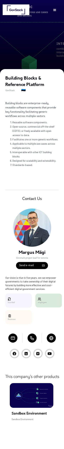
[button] (55, 10)
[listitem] (31, 402)
